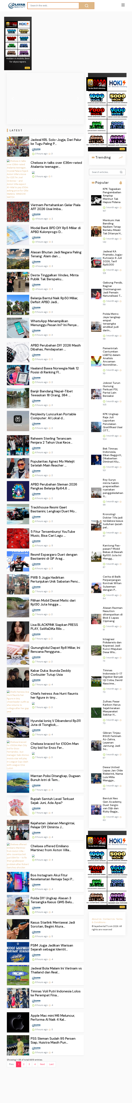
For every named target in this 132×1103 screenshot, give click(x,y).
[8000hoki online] (12, 24)
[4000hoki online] (12, 53)
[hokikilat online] (24, 24)
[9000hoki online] (24, 38)
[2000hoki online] (24, 45)
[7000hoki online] (12, 38)
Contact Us (109, 919)
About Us (97, 919)
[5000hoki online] (24, 31)
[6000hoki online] (24, 53)
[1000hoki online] (12, 31)
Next (42, 1064)
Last (51, 1064)
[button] (12, 98)
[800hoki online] (12, 45)
